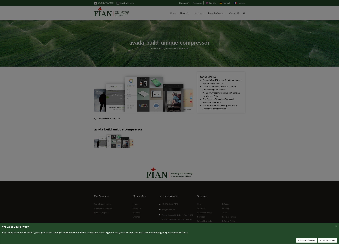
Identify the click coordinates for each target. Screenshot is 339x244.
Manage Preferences (306, 240)
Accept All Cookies (327, 240)
